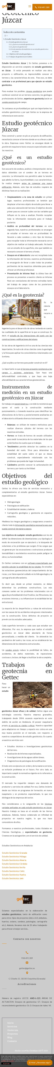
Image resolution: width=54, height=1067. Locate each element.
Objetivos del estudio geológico (20, 54)
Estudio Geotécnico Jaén (12, 878)
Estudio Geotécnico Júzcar (15, 39)
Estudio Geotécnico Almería (14, 860)
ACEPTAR (6, 1063)
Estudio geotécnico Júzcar (18, 42)
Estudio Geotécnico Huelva (14, 874)
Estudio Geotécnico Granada (14, 853)
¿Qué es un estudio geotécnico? (23, 44)
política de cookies (8, 1061)
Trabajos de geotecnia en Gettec (20, 57)
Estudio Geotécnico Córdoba (14, 864)
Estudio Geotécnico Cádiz (13, 871)
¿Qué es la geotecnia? (19, 47)
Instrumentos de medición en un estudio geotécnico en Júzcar (30, 50)
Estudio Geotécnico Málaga (14, 856)
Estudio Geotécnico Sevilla (13, 867)
